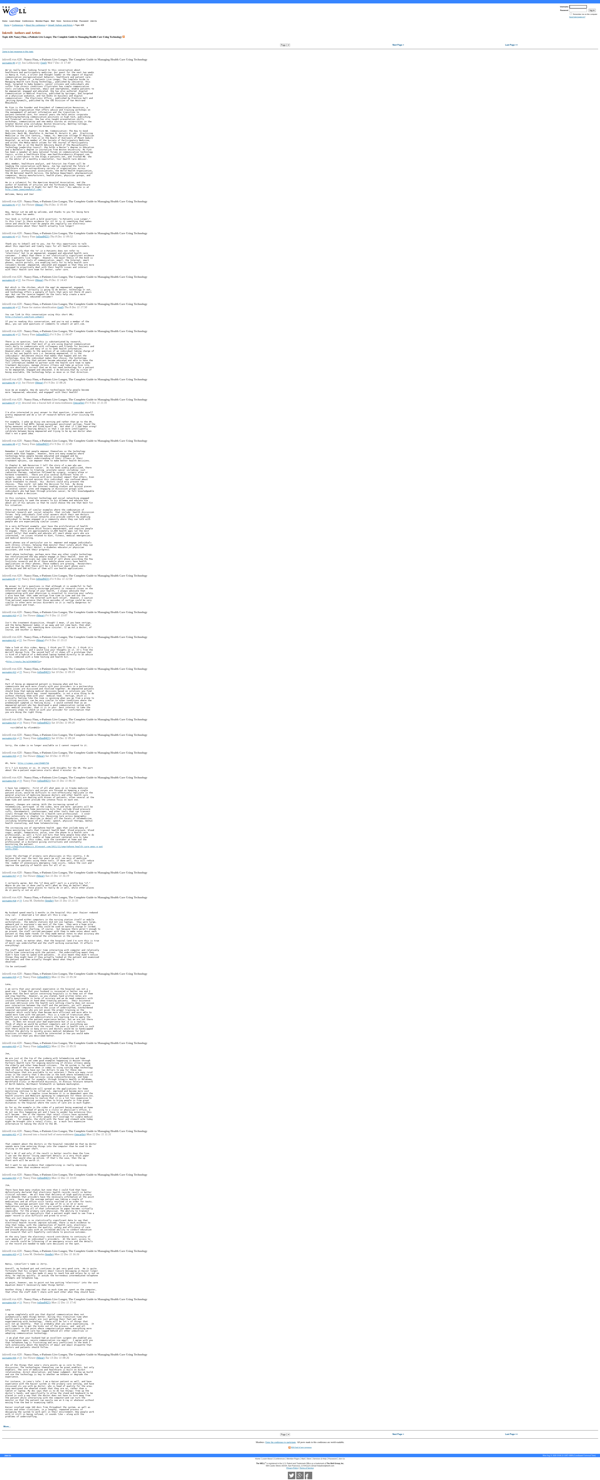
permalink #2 (8, 236)
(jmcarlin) (78, 402)
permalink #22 (9, 1178)
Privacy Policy (292, 1468)
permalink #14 (9, 738)
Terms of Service (307, 1468)
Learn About (14, 21)
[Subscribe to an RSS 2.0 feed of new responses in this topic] (123, 37)
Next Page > (398, 45)
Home (5, 21)
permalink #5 (8, 334)
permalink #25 (9, 1358)
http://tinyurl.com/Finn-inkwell (24, 317)
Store (58, 21)
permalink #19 (9, 977)
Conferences (28, 21)
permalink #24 (9, 1302)
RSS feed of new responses (301, 1447)
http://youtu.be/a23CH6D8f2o (23, 661)
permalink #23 (9, 1254)
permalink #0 (8, 63)
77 (19, 63)
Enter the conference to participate (280, 1442)
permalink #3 (8, 280)
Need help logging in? (577, 17)
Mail (53, 21)
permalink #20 (9, 1046)
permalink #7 (8, 403)
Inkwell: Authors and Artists (60, 25)
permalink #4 (8, 307)
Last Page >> (511, 45)
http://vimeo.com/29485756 (33, 763)
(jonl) (43, 62)
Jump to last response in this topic (17, 51)
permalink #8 (8, 444)
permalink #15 (9, 756)
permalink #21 (9, 1134)
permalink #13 (9, 723)
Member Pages (42, 21)
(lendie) (49, 900)
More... (7, 1426)
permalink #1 (8, 205)
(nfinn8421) (42, 236)
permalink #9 (8, 579)
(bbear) (39, 204)
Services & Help (70, 21)
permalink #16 (9, 781)
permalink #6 (8, 383)
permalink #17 (9, 876)
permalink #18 (9, 901)
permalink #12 (9, 672)
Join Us (93, 21)
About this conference (35, 25)
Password (83, 21)
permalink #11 (9, 640)
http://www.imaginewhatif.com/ (23, 189)
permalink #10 (9, 615)
